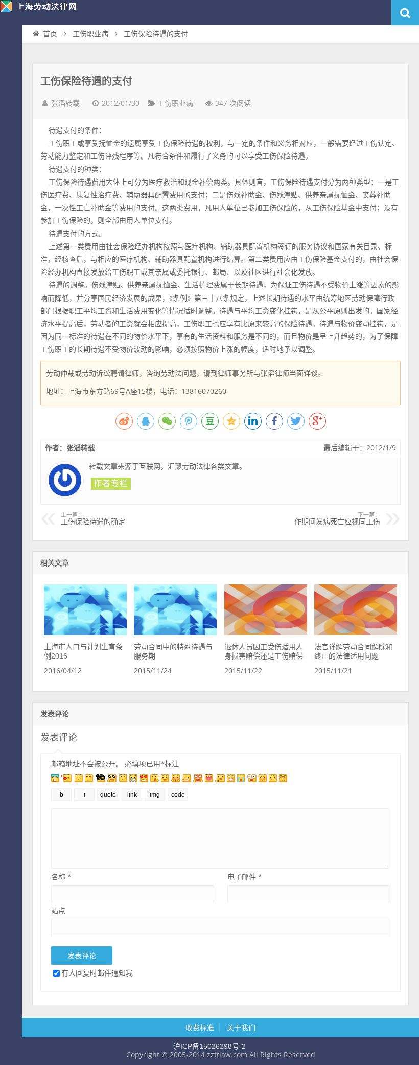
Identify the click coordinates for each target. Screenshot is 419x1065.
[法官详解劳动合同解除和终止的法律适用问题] (355, 632)
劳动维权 (11, 74)
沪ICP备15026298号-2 (209, 1046)
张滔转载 (65, 103)
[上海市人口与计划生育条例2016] (85, 632)
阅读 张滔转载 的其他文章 (111, 484)
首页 (11, 54)
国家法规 (11, 115)
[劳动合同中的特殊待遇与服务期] (175, 632)
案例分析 (11, 95)
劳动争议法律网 (46, 12)
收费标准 (199, 1028)
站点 (58, 910)
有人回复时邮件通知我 (97, 973)
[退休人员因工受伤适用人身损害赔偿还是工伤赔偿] (265, 632)
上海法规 (11, 136)
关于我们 (241, 1028)
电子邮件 (244, 876)
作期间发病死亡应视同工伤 (337, 519)
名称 (61, 876)
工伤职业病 (90, 34)
